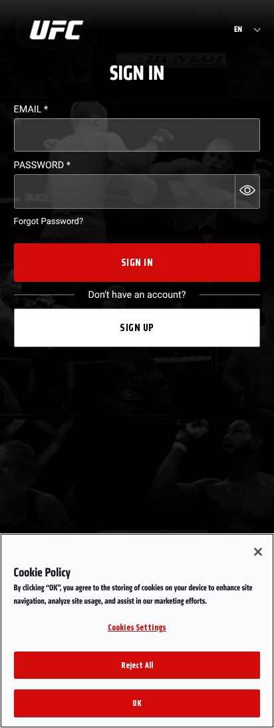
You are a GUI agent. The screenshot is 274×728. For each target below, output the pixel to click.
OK (137, 703)
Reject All (137, 665)
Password (42, 165)
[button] (247, 191)
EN (238, 30)
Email (31, 109)
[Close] (258, 551)
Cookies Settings (137, 627)
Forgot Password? (48, 221)
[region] (137, 630)
